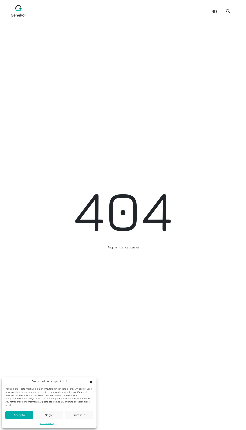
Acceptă (19, 415)
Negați (49, 415)
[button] (91, 381)
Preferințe (79, 415)
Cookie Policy (47, 423)
